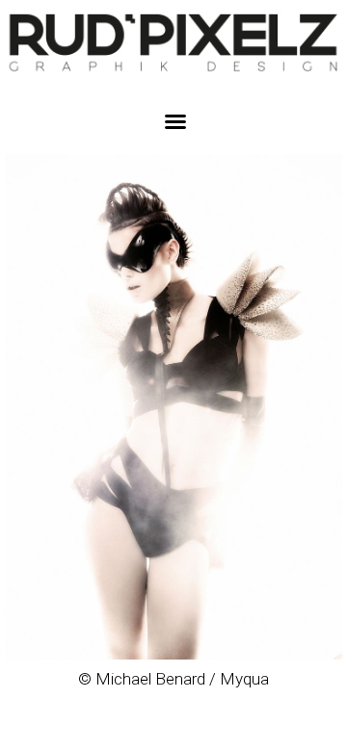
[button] (175, 121)
